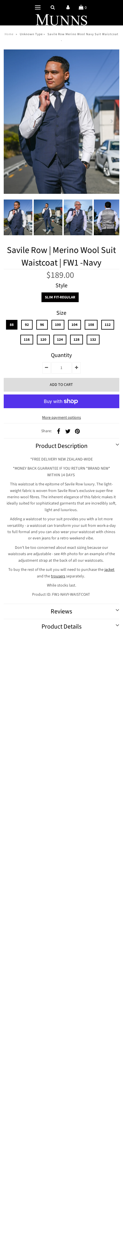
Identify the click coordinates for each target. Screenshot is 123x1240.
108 (91, 324)
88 (12, 324)
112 (108, 324)
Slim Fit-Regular (60, 297)
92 (27, 324)
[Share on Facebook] (58, 431)
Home (9, 34)
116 (27, 339)
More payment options (61, 417)
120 (43, 339)
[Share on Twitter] (68, 431)
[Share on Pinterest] (77, 431)
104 (75, 324)
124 (60, 339)
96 (42, 324)
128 (77, 339)
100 (58, 324)
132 (93, 339)
